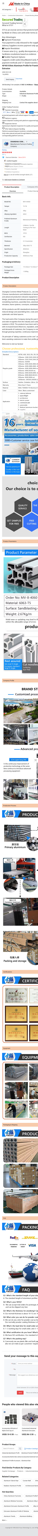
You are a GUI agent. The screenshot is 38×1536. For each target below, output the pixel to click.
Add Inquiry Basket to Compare (14, 180)
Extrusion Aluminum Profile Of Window (16, 1511)
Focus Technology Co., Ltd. (27, 1527)
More (4, 1520)
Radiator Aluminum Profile (12, 1486)
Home (4, 15)
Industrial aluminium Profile (11, 1453)
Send (20, 1393)
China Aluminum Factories (12, 1496)
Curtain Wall (27, 1481)
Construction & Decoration (15, 15)
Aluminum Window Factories (13, 1501)
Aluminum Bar (26, 1461)
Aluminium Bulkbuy (26, 1516)
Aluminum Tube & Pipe (11, 1481)
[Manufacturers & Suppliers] (19, 4)
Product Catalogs (32, 1449)
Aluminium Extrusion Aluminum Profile (16, 1506)
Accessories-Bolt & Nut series (11, 1457)
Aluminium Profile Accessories (11, 1461)
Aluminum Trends (9, 1516)
